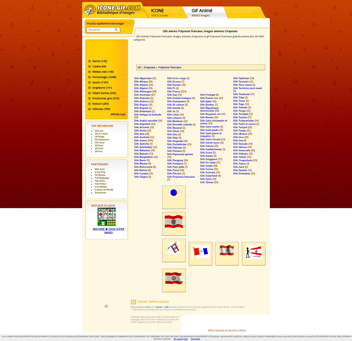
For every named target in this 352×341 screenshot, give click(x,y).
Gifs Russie (209, 117)
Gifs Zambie (242, 170)
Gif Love (99, 131)
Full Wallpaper (102, 178)
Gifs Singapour (211, 159)
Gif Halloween (102, 139)
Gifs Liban (175, 114)
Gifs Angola (143, 104)
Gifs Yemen (242, 157)
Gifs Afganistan (145, 78)
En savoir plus (181, 339)
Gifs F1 (173, 88)
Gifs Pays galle (177, 167)
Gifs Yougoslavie (245, 160)
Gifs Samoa (209, 146)
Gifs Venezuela (244, 150)
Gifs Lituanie (176, 118)
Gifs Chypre (142, 176)
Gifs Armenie (144, 127)
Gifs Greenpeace (178, 101)
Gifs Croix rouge (178, 78)
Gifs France (176, 91)
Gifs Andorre (143, 101)
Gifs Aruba (142, 130)
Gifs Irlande (175, 108)
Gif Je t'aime (101, 134)
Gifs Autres (143, 140)
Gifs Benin (142, 160)
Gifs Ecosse (175, 81)
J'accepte (195, 339)
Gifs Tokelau (242, 107)
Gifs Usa (239, 140)
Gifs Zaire (240, 167)
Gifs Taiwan (209, 182)
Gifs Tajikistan (243, 78)
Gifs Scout (208, 152)
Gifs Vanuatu (242, 143)
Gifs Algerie (143, 88)
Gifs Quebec (209, 104)
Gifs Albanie (143, 85)
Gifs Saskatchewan (212, 149)
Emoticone (100, 192)
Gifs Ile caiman (177, 104)
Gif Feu (98, 151)
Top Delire (100, 181)
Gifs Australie (144, 137)
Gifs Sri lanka (210, 162)
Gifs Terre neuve (244, 85)
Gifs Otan (174, 137)
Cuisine (99, 66)
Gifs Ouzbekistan (179, 144)
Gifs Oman (175, 131)
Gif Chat (99, 148)
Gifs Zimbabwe (244, 173)
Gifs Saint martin (211, 126)
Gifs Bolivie (142, 170)
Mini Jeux (100, 169)
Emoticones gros (105, 98)
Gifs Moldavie (177, 121)
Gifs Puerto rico (211, 98)
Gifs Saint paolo (211, 130)
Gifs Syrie (208, 179)
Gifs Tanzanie (243, 81)
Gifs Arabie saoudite (148, 120)
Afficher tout (118, 114)
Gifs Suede (208, 165)
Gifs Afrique (143, 81)
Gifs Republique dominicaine (209, 109)
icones (159, 307)
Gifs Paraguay (177, 160)
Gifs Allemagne (145, 91)
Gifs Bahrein (143, 153)
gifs (167, 307)
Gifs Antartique (144, 111)
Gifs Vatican (242, 147)
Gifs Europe (176, 85)
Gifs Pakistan (176, 147)
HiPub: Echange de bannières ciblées (227, 330)
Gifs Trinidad (243, 114)
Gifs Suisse (209, 169)
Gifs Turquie (242, 127)
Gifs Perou (175, 170)
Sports (100, 82)
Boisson (100, 103)
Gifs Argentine (144, 124)
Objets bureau (104, 93)
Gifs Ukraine (242, 134)
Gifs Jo (173, 111)
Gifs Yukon (241, 163)
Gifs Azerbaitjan (145, 147)
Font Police (100, 184)
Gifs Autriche (143, 143)
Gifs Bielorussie (145, 167)
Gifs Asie (141, 134)
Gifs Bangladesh (146, 157)
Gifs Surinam (210, 172)
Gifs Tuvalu (242, 130)
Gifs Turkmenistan (246, 120)
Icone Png (100, 172)
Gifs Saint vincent (212, 139)
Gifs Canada (143, 173)
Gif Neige (99, 136)
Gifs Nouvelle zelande (181, 124)
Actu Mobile (101, 187)
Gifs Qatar (208, 101)
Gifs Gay (174, 94)
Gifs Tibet (240, 97)
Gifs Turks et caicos (246, 124)
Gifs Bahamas (144, 150)
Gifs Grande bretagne (181, 98)
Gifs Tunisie (242, 117)
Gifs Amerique (144, 94)
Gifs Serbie (208, 156)
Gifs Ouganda (177, 141)
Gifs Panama (176, 151)
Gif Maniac (100, 175)
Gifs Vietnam (243, 153)
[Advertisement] (106, 50)
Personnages (104, 77)
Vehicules (101, 109)
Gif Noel (99, 145)
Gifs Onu (174, 134)
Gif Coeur (100, 142)
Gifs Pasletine (176, 163)
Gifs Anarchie (143, 98)
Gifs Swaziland (210, 175)
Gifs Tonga (241, 110)
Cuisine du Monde (104, 189)
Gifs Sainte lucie (212, 142)
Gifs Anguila (143, 108)
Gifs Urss (240, 137)
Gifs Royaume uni (212, 114)
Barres (99, 61)
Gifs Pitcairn (176, 173)
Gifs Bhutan (142, 163)
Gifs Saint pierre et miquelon (210, 134)
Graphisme (102, 87)
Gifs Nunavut (176, 127)
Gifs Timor (241, 100)
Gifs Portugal (209, 94)
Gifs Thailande (243, 94)
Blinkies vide (103, 71)
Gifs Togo (241, 104)
